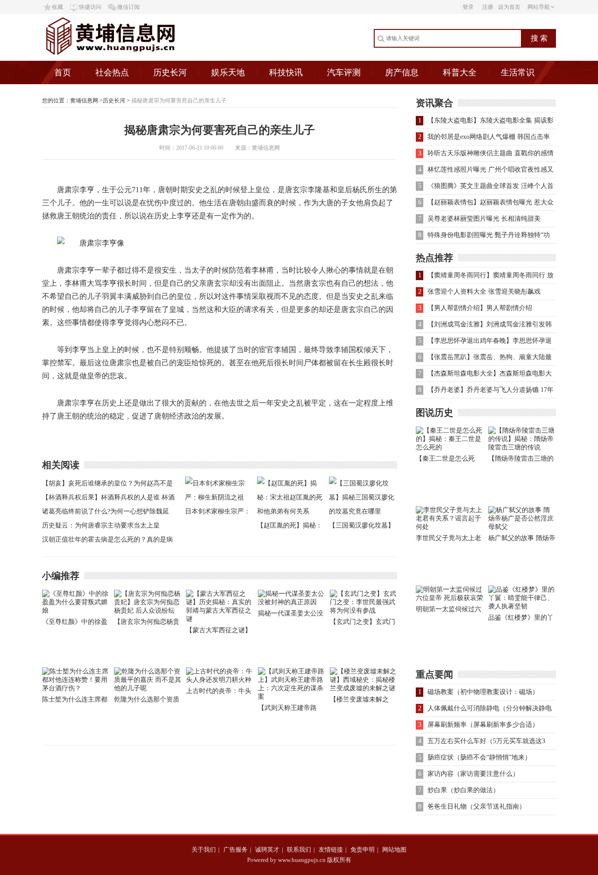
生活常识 (517, 72)
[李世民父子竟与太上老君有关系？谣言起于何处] (450, 526)
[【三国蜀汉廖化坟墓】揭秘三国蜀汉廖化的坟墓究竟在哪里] (362, 511)
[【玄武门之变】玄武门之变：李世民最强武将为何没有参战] (363, 610)
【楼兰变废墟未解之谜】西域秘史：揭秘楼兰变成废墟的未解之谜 (362, 701)
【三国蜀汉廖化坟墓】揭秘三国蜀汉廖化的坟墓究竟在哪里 (361, 527)
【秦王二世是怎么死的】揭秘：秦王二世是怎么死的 (448, 460)
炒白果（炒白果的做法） (463, 790)
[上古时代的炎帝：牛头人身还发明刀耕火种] (219, 679)
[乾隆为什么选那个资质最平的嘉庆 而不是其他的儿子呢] (147, 688)
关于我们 (204, 849)
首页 (62, 72)
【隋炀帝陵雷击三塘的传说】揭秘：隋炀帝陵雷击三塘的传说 (521, 460)
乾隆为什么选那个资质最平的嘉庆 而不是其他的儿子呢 (147, 701)
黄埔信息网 (84, 100)
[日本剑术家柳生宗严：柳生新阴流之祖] (218, 497)
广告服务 (235, 849)
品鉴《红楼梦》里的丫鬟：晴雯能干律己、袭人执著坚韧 (521, 619)
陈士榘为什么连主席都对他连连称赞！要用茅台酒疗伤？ (74, 701)
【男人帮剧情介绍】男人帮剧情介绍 (479, 307)
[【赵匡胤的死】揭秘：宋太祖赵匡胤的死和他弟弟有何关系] (290, 511)
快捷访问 (90, 7)
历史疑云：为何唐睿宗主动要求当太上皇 (101, 525)
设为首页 (509, 7)
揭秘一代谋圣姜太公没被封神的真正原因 (290, 615)
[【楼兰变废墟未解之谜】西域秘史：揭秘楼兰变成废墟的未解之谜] (363, 688)
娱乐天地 (228, 72)
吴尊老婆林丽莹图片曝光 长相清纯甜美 (484, 218)
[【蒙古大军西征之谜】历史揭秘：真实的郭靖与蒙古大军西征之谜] (219, 618)
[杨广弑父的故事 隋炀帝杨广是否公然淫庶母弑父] (522, 526)
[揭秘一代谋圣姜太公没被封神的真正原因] (291, 602)
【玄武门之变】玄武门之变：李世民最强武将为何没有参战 (362, 623)
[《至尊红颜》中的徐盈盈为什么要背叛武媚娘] (75, 610)
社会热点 (112, 72)
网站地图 (394, 849)
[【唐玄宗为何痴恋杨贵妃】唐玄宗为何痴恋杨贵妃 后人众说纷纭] (147, 610)
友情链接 (331, 849)
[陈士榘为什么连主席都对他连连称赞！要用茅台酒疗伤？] (75, 688)
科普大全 (460, 72)
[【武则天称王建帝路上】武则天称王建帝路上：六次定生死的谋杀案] (291, 696)
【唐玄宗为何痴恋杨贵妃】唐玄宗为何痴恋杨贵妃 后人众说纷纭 (146, 623)
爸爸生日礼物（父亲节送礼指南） (476, 806)
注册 (487, 7)
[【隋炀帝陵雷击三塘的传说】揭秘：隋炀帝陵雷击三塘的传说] (522, 447)
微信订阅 (128, 7)
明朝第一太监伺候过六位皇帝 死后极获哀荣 (448, 611)
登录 (468, 7)
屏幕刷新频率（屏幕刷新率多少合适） (483, 724)
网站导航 (538, 7)
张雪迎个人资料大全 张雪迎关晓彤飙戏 (484, 291)
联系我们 (299, 849)
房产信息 (402, 72)
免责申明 (362, 849)
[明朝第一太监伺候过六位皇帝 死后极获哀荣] (450, 597)
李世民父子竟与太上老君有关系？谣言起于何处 (448, 540)
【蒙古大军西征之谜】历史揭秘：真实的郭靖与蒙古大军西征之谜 (218, 632)
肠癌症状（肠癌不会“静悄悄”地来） (479, 757)
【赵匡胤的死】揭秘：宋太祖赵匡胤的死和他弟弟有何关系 (289, 527)
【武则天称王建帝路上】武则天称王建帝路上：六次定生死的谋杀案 (290, 709)
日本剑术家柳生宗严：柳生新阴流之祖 (217, 513)
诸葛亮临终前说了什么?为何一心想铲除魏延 (105, 511)
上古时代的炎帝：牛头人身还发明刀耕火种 (218, 692)
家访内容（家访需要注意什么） (473, 773)
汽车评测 (344, 72)
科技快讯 (286, 72)
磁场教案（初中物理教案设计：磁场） (483, 691)
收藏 (57, 7)
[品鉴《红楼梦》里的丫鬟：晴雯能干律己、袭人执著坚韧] (522, 606)
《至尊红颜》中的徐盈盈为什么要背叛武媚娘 (74, 623)
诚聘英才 (267, 849)
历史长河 (170, 72)
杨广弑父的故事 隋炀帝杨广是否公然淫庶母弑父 (521, 540)
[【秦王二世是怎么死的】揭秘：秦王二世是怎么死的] (450, 447)
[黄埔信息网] (135, 58)
